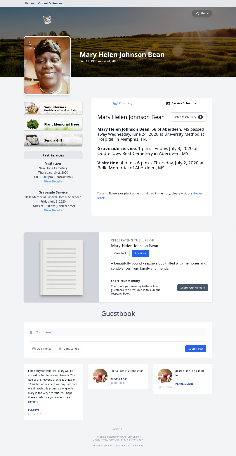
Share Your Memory (193, 287)
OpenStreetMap (122, 445)
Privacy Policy (107, 439)
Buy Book (140, 253)
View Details (53, 181)
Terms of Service (128, 439)
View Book (120, 253)
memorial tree (144, 193)
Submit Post (195, 348)
